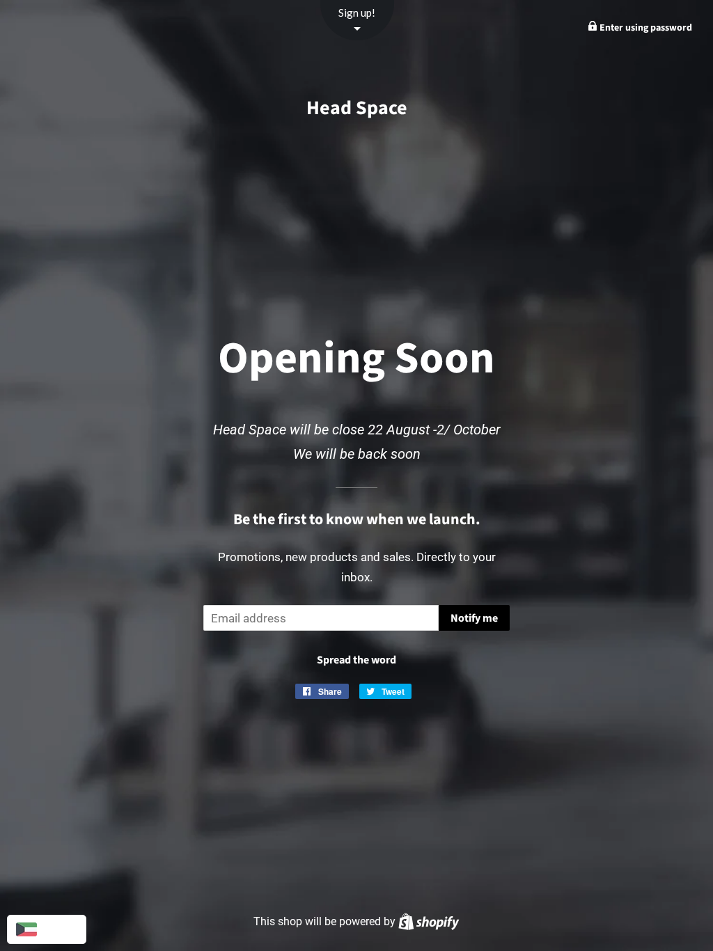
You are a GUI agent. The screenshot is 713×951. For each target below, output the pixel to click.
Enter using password (644, 28)
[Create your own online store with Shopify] (428, 921)
